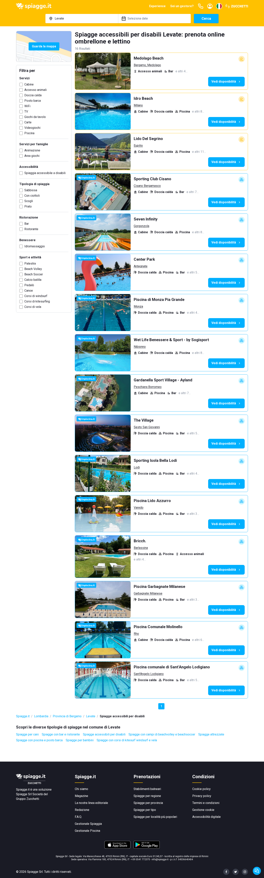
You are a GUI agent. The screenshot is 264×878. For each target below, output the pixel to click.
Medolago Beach (149, 58)
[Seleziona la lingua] (219, 6)
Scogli (28, 201)
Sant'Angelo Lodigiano (149, 674)
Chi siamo (81, 789)
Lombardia (41, 716)
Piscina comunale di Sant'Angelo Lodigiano (172, 667)
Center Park (144, 259)
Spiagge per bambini (80, 740)
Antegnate (140, 266)
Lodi (137, 467)
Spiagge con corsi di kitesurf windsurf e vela (127, 740)
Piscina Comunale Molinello (158, 626)
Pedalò (29, 285)
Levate (90, 716)
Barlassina (141, 548)
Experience (157, 6)
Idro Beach (143, 98)
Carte (28, 122)
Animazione (32, 150)
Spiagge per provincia (148, 803)
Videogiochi (32, 128)
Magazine (81, 796)
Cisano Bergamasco (147, 186)
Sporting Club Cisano (152, 179)
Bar (26, 223)
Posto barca (32, 100)
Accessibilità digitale (206, 817)
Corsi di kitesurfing (37, 301)
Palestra (30, 263)
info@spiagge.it (160, 859)
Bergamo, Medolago (147, 65)
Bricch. (140, 541)
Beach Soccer (33, 274)
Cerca (206, 18)
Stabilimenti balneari (147, 789)
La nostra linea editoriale (91, 803)
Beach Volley (33, 269)
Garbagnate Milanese (148, 593)
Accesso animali (35, 90)
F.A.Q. (78, 817)
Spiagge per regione (147, 796)
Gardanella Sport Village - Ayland (163, 380)
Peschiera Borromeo (148, 387)
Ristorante (31, 229)
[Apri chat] (257, 871)
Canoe (28, 290)
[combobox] (81, 18)
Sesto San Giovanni (147, 427)
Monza (138, 306)
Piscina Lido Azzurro (152, 500)
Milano (138, 105)
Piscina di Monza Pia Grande (159, 299)
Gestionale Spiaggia (88, 824)
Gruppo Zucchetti (27, 799)
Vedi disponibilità (223, 81)
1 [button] (161, 706)
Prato (28, 206)
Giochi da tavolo (35, 117)
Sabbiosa (30, 190)
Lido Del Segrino (148, 138)
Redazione (82, 810)
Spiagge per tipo (145, 810)
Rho (136, 633)
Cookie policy (201, 789)
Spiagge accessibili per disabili (104, 734)
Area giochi (31, 156)
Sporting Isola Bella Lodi (155, 460)
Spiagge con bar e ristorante (61, 734)
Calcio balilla (32, 280)
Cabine (29, 84)
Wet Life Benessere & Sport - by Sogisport (171, 339)
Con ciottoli (32, 195)
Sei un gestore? (182, 6)
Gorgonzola (141, 226)
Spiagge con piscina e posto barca (39, 740)
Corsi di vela (32, 307)
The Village (143, 420)
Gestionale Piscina (87, 831)
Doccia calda (33, 95)
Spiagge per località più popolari (155, 817)
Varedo (138, 507)
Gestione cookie (203, 810)
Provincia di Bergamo (67, 716)
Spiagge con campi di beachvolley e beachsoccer (162, 734)
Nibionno (140, 346)
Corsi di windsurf (35, 296)
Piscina (29, 133)
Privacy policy (201, 796)
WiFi (27, 106)
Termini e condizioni (205, 803)
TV (26, 111)
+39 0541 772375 (140, 859)
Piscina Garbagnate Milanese (159, 586)
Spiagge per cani (27, 734)
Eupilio (138, 145)
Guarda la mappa (44, 46)
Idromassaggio (34, 246)
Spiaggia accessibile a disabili (45, 173)
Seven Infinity (146, 219)
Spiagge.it (23, 716)
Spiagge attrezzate (211, 734)
